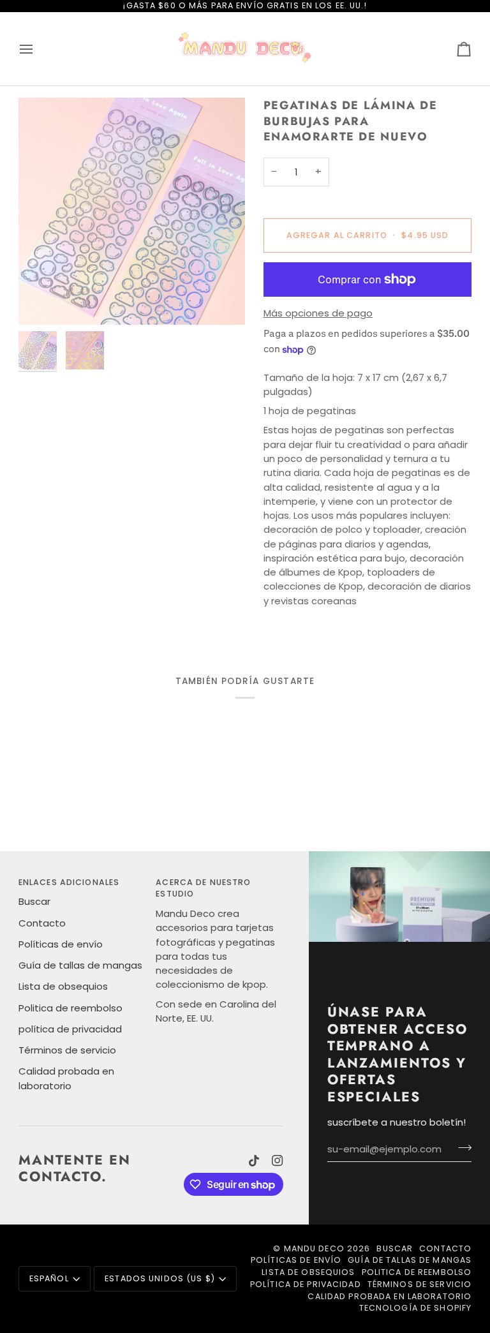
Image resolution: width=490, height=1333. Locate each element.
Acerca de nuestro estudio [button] (203, 888)
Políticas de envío (61, 944)
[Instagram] (277, 1160)
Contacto (42, 923)
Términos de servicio (67, 1050)
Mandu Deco (314, 1248)
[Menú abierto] (38, 49)
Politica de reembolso (70, 1008)
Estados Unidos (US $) (160, 1278)
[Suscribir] (460, 1147)
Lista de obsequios (63, 986)
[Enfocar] (132, 211)
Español (49, 1278)
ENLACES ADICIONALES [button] (69, 882)
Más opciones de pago (318, 313)
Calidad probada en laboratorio (389, 1296)
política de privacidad (70, 1029)
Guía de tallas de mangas (80, 965)
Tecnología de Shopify (415, 1307)
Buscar (34, 901)
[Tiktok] (254, 1160)
